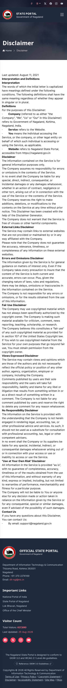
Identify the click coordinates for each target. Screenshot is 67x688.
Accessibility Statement (30, 679)
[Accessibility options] (38, 3)
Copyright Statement (49, 676)
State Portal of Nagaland (16, 601)
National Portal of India (15, 596)
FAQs (59, 679)
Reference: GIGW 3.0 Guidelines (34, 663)
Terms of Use (12, 676)
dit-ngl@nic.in (16, 579)
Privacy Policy (28, 676)
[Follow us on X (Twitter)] (45, 3)
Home (9, 50)
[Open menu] (62, 15)
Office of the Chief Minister (17, 610)
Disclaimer (10, 679)
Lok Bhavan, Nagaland (15, 605)
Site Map (49, 679)
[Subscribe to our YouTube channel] (61, 3)
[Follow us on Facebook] (50, 3)
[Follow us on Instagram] (56, 3)
